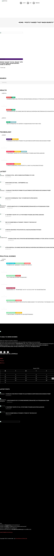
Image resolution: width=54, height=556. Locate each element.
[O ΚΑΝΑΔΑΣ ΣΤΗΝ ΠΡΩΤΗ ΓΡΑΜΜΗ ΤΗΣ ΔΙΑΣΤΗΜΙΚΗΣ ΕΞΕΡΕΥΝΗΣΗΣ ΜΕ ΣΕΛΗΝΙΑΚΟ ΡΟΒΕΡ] (4, 138)
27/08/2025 (8, 231)
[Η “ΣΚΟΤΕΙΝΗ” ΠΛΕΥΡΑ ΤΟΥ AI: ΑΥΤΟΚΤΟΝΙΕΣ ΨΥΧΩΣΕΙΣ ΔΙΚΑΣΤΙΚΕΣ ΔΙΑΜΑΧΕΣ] (4, 151)
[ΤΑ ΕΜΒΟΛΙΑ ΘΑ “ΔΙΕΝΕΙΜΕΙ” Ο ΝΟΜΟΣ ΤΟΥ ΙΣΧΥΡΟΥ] (4, 263)
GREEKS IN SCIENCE (10, 263)
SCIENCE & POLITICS (20, 263)
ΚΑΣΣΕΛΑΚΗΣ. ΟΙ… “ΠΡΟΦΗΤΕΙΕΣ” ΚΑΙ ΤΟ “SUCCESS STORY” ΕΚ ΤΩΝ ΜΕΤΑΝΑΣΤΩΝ (26, 289)
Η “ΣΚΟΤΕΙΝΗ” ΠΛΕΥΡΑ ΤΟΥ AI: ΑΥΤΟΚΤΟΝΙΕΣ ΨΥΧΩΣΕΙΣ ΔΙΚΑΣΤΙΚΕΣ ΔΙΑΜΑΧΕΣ (26, 153)
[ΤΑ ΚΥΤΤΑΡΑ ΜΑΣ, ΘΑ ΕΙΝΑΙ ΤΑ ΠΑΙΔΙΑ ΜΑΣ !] (4, 275)
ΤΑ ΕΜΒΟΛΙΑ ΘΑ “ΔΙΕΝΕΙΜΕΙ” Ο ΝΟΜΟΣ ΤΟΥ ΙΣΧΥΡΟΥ (19, 265)
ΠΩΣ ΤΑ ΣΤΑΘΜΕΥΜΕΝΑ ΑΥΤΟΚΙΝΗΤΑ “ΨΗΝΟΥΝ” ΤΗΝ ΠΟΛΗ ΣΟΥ (21, 222)
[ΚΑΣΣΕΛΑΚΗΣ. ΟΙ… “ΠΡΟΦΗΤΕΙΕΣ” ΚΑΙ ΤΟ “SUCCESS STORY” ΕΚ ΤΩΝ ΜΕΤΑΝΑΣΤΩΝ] (4, 287)
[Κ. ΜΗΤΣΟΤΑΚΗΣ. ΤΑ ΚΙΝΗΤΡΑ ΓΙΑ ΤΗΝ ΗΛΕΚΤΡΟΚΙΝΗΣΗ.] (4, 312)
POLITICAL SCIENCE (10, 288)
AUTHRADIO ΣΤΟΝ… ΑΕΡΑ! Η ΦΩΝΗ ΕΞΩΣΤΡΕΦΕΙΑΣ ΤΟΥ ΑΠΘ (19, 175)
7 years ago (2, 67)
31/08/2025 (8, 199)
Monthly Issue (10, 151)
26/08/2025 (11, 240)
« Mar (1, 384)
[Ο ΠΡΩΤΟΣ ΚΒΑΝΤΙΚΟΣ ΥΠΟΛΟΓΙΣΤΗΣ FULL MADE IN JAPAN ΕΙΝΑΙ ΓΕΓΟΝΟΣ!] (4, 163)
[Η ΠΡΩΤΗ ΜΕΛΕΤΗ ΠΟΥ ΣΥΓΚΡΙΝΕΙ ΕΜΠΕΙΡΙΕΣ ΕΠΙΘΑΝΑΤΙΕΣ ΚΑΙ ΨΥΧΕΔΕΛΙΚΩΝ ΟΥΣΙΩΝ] (3, 207)
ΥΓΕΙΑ (13, 97)
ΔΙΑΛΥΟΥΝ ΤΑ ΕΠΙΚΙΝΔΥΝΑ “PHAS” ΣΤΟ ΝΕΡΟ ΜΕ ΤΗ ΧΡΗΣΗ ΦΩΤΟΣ (21, 198)
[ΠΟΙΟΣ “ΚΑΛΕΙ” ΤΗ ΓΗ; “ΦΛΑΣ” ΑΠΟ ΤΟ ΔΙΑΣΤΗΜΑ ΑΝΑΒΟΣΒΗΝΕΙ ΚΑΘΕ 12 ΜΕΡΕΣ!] (11, 33)
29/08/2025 (8, 216)
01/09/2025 (8, 184)
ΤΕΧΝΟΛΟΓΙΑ (15, 139)
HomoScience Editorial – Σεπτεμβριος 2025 (16, 183)
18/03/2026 (8, 176)
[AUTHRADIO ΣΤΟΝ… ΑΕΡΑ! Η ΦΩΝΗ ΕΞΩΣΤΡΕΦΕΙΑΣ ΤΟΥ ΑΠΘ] (2, 176)
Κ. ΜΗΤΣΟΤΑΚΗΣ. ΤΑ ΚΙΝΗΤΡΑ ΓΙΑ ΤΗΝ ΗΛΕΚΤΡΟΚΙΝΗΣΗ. (20, 314)
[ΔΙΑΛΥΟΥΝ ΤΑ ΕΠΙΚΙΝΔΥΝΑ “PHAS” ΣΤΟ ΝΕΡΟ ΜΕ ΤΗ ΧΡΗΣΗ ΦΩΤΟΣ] (2, 199)
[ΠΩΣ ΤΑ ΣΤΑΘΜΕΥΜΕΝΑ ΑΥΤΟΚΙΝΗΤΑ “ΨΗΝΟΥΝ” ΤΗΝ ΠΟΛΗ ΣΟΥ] (2, 223)
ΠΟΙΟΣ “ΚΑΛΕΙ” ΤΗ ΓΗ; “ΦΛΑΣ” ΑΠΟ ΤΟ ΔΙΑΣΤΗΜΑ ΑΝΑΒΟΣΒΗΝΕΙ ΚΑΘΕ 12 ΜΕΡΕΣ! (11, 63)
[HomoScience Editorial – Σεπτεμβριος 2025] (2, 183)
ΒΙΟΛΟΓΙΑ (9, 97)
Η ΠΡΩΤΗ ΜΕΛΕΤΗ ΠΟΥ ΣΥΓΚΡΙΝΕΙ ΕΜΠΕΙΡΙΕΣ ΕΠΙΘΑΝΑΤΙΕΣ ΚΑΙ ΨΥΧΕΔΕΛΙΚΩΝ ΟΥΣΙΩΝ (28, 206)
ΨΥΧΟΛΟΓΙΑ (13, 122)
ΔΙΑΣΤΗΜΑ (2, 59)
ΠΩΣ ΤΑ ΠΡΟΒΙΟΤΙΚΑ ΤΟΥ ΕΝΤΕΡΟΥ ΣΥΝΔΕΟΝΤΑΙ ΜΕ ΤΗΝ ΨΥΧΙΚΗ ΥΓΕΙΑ (24, 123)
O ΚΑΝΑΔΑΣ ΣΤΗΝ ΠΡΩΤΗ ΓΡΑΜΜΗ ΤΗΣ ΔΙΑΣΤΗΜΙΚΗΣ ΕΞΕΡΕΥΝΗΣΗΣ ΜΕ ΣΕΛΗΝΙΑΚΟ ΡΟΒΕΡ (29, 140)
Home (21, 22)
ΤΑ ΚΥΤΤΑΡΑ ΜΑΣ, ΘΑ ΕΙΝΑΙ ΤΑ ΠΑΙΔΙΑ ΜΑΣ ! (17, 277)
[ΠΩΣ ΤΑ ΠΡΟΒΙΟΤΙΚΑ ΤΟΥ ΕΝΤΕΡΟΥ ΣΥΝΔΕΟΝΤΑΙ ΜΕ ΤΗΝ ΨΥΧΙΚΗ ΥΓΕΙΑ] (4, 121)
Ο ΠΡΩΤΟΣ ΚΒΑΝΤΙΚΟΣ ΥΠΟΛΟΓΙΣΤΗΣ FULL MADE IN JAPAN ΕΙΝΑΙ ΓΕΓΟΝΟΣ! (25, 165)
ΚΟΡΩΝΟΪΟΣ (27, 263)
